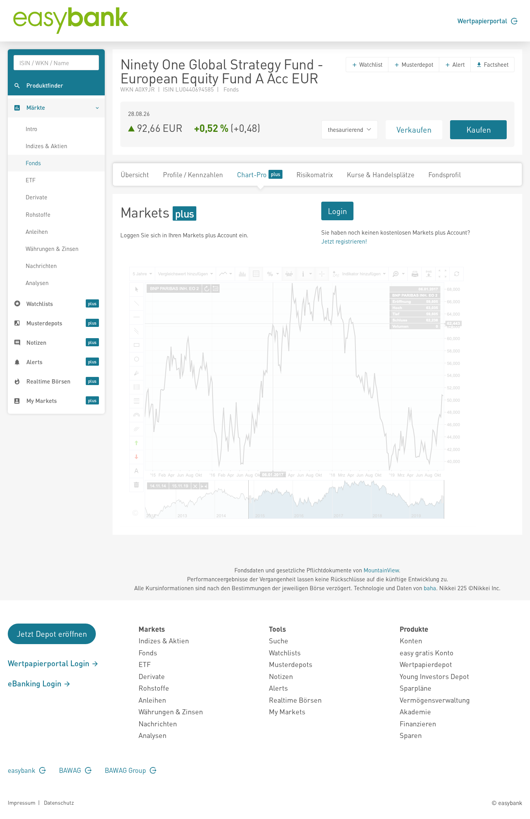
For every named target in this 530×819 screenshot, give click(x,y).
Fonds (33, 163)
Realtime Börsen (295, 699)
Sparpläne (415, 687)
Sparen (411, 735)
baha (430, 588)
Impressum (21, 802)
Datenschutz (59, 802)
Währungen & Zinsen (52, 248)
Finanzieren (418, 723)
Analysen (37, 283)
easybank (22, 770)
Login (337, 211)
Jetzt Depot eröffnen (52, 634)
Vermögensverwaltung (435, 699)
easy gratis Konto (427, 652)
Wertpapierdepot (426, 664)
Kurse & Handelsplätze (380, 174)
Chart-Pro (252, 174)
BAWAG (71, 770)
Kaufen (478, 129)
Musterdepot (416, 64)
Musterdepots (290, 664)
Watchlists (285, 652)
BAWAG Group (126, 770)
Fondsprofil (444, 174)
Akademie (415, 711)
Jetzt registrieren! (344, 241)
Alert (458, 64)
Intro (31, 129)
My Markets (287, 711)
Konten (411, 640)
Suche (278, 640)
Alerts (278, 687)
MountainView (381, 570)
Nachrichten (41, 266)
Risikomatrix (314, 174)
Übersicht (135, 174)
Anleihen (37, 231)
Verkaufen (414, 129)
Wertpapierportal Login (49, 663)
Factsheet (495, 64)
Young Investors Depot (434, 676)
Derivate (36, 197)
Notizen (281, 676)
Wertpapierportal (483, 20)
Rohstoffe (38, 214)
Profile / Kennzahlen (193, 174)
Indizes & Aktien (46, 146)
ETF (31, 180)
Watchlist (370, 64)
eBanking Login (35, 683)
